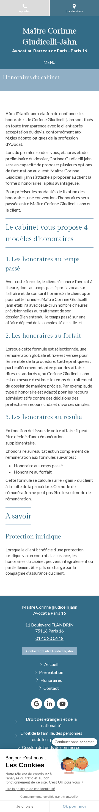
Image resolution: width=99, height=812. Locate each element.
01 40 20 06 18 (49, 638)
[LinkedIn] (49, 703)
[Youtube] (62, 703)
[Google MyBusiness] (36, 703)
